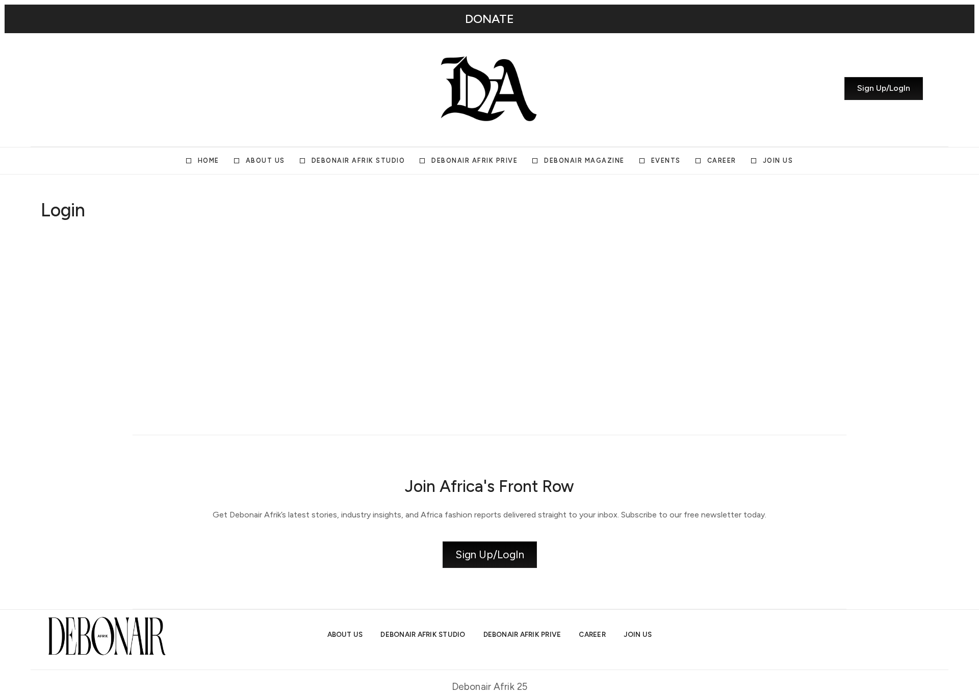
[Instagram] (60, 88)
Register (215, 373)
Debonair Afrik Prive (474, 160)
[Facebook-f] (115, 88)
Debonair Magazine (584, 160)
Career (721, 160)
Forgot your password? (155, 403)
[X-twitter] (78, 88)
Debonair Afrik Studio (358, 160)
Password (58, 294)
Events (666, 160)
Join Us (778, 160)
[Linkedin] (96, 88)
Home (208, 160)
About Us (265, 160)
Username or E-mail (76, 246)
